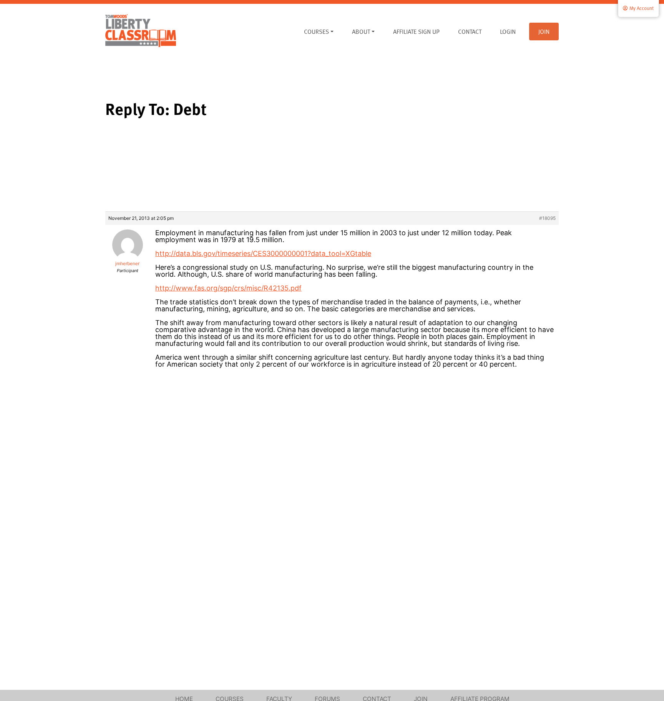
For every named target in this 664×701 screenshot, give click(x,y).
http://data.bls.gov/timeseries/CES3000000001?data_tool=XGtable (263, 253)
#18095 (547, 218)
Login (508, 31)
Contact (469, 31)
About (361, 31)
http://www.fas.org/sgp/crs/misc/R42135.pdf (228, 288)
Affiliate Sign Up (416, 31)
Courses (316, 31)
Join (543, 31)
